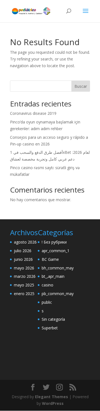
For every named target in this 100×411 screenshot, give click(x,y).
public (47, 302)
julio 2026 (22, 250)
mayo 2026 (24, 268)
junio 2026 (23, 259)
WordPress (53, 403)
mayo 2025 (24, 285)
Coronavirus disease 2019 (33, 113)
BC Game (50, 259)
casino (47, 285)
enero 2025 (24, 293)
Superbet (50, 327)
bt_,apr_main (53, 276)
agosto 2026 (25, 242)
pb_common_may (58, 293)
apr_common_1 (55, 250)
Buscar (80, 86)
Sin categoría (53, 319)
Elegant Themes (51, 396)
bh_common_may (58, 268)
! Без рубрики (54, 242)
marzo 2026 (25, 276)
